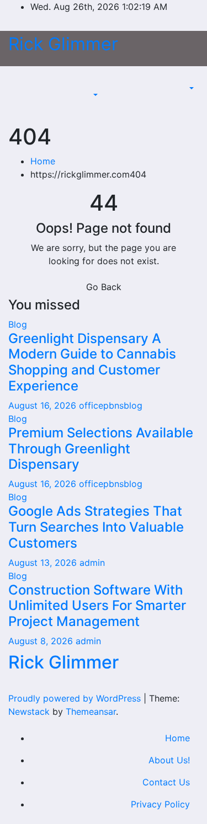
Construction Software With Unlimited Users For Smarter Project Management (97, 606)
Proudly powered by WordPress (76, 698)
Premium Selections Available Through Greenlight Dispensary (100, 449)
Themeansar (91, 711)
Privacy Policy (160, 804)
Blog (17, 324)
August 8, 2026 (42, 640)
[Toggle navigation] (98, 85)
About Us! (169, 760)
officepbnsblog (110, 405)
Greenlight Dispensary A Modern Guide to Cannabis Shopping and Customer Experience (92, 362)
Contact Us (166, 782)
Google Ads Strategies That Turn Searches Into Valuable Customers (96, 527)
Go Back (103, 286)
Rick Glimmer (63, 44)
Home (42, 161)
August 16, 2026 (43, 405)
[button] (94, 94)
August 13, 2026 (43, 562)
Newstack (29, 711)
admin (92, 562)
